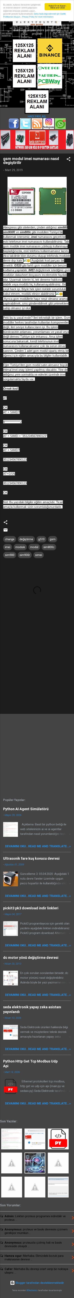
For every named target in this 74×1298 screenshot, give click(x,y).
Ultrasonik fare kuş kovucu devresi (31, 858)
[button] (68, 160)
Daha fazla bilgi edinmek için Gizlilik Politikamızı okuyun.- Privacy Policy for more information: (34, 15)
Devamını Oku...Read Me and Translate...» (38, 846)
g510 (41, 539)
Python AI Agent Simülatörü (26, 809)
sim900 (9, 555)
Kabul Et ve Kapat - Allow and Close (58, 6)
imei (7, 547)
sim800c (48, 547)
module (20, 547)
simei (38, 555)
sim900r (25, 555)
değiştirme (26, 539)
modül (34, 547)
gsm (52, 539)
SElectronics (32, 1290)
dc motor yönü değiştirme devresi (30, 957)
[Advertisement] (37, 680)
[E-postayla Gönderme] (5, 531)
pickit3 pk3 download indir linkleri (30, 908)
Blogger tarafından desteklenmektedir (39, 1283)
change (9, 539)
